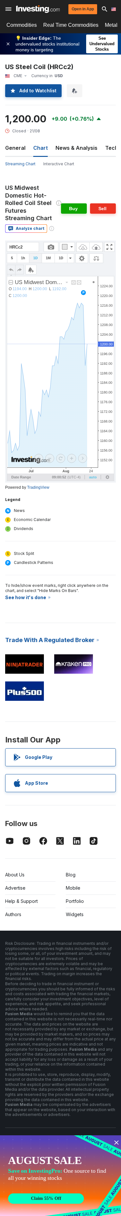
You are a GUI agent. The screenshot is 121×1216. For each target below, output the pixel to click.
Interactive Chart (58, 163)
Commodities (21, 25)
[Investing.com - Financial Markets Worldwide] (38, 9)
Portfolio (75, 901)
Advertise (15, 888)
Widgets (75, 914)
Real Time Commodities (70, 25)
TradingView (38, 487)
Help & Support (21, 901)
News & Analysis (76, 148)
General (15, 148)
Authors (13, 914)
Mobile (73, 888)
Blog (71, 874)
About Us (15, 874)
